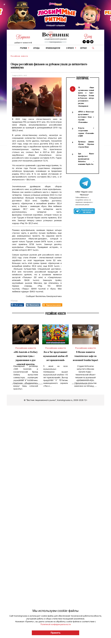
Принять (56, 632)
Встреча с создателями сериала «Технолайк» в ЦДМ (86, 132)
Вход (88, 36)
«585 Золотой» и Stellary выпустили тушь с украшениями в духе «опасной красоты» (25, 358)
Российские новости (19, 56)
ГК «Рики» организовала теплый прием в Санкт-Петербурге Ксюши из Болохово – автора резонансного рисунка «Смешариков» (86, 96)
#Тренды (14, 301)
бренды (36, 48)
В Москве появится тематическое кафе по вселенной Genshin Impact (85, 356)
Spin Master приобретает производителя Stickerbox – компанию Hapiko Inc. (86, 159)
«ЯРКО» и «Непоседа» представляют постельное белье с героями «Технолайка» (86, 117)
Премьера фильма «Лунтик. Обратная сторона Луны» (86, 144)
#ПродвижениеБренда (21, 383)
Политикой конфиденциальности (55, 624)
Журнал (83, 48)
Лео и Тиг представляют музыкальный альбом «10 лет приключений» (55, 356)
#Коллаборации (36, 383)
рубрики (23, 48)
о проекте (70, 48)
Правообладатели (53, 48)
